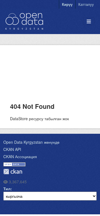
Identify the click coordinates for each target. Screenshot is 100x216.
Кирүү (67, 4)
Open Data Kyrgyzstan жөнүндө (31, 142)
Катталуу (86, 4)
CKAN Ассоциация (20, 156)
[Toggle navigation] (88, 21)
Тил (7, 188)
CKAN (12, 171)
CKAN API (12, 149)
